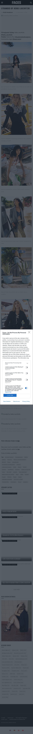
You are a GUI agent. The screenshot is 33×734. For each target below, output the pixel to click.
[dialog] (16, 367)
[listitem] (16, 363)
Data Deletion (7, 401)
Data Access (16, 401)
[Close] (29, 332)
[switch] (26, 367)
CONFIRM (10, 395)
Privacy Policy (26, 401)
